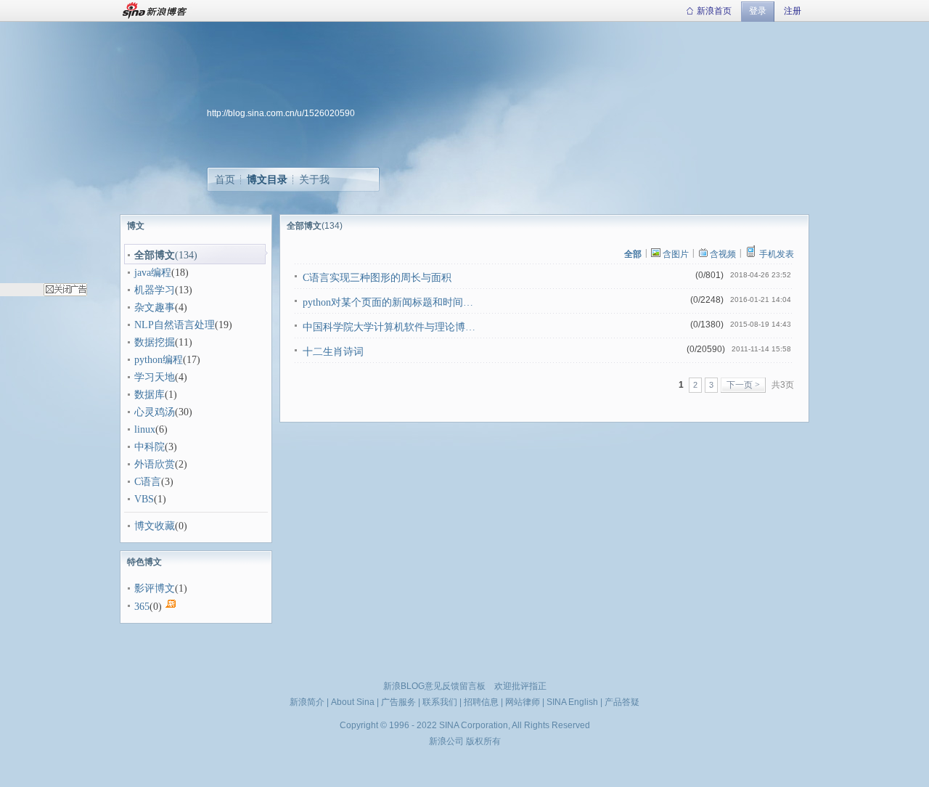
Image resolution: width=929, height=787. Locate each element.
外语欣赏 (154, 464)
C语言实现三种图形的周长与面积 (377, 277)
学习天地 (154, 377)
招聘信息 (481, 702)
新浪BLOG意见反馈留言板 (434, 686)
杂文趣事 (154, 307)
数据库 (149, 394)
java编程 (152, 272)
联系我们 (439, 702)
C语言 (147, 481)
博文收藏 (154, 526)
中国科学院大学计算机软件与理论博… (389, 327)
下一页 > (743, 385)
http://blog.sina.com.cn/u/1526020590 (281, 113)
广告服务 (398, 702)
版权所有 (483, 741)
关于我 (314, 179)
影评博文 (154, 588)
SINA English (572, 702)
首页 (225, 179)
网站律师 (522, 702)
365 (142, 606)
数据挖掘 (154, 342)
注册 (792, 11)
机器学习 (154, 290)
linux (144, 429)
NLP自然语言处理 (174, 324)
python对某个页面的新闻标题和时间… (388, 302)
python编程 (158, 359)
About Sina (353, 702)
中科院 (149, 446)
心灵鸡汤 (154, 412)
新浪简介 (307, 702)
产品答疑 (622, 702)
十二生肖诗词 (333, 351)
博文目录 (267, 179)
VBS (144, 499)
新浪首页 (714, 11)
